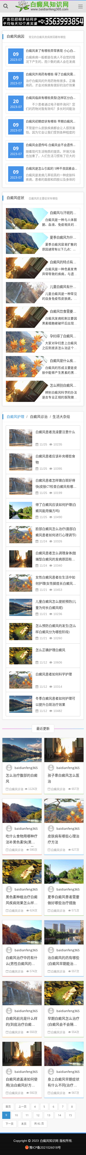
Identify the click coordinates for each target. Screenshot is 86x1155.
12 (37, 1115)
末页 (23, 1124)
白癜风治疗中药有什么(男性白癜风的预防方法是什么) (21, 963)
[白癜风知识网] (42, 6)
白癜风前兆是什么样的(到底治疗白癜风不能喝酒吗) (21, 1024)
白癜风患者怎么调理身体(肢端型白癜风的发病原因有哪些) (56, 559)
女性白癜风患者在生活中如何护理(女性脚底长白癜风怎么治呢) (56, 583)
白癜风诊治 (39, 416)
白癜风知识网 (49, 1140)
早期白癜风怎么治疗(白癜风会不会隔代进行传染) (63, 1024)
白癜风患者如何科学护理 (54, 674)
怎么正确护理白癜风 (50, 650)
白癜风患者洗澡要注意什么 (55, 432)
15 (70, 1115)
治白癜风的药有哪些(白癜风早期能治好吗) (63, 963)
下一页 (9, 1124)
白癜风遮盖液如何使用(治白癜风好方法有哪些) (21, 1085)
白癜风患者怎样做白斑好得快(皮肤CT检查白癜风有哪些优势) (56, 486)
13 (48, 1115)
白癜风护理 (15, 416)
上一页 (22, 1107)
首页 (8, 1107)
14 (59, 1115)
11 (27, 1115)
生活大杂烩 (61, 416)
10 (16, 1115)
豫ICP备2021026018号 (45, 1147)
